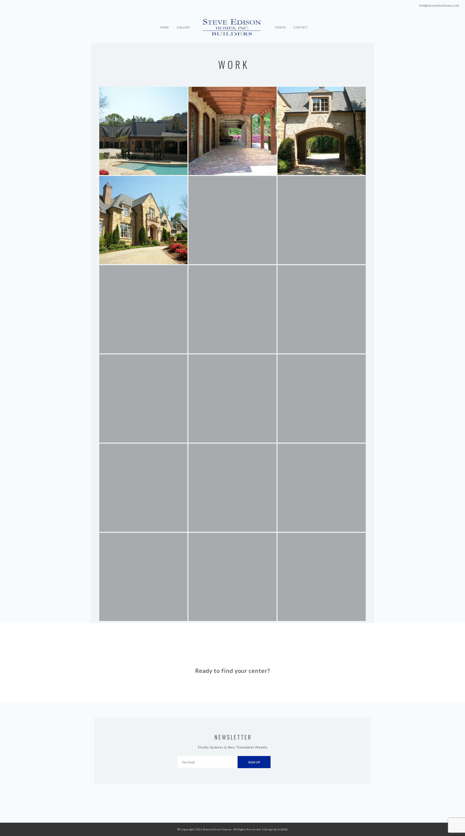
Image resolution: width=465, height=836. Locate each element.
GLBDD (283, 829)
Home (164, 18)
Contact (301, 18)
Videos (280, 18)
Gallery (183, 18)
